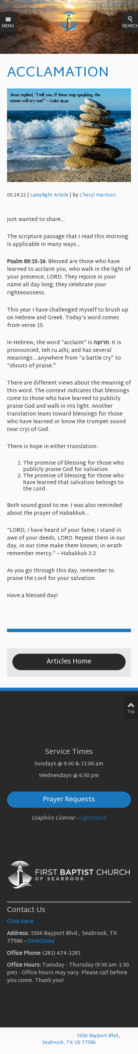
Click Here (20, 922)
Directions (41, 941)
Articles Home (69, 662)
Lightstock (92, 818)
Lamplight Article (49, 195)
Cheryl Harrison (98, 195)
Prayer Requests (69, 800)
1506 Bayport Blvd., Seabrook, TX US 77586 (81, 1039)
